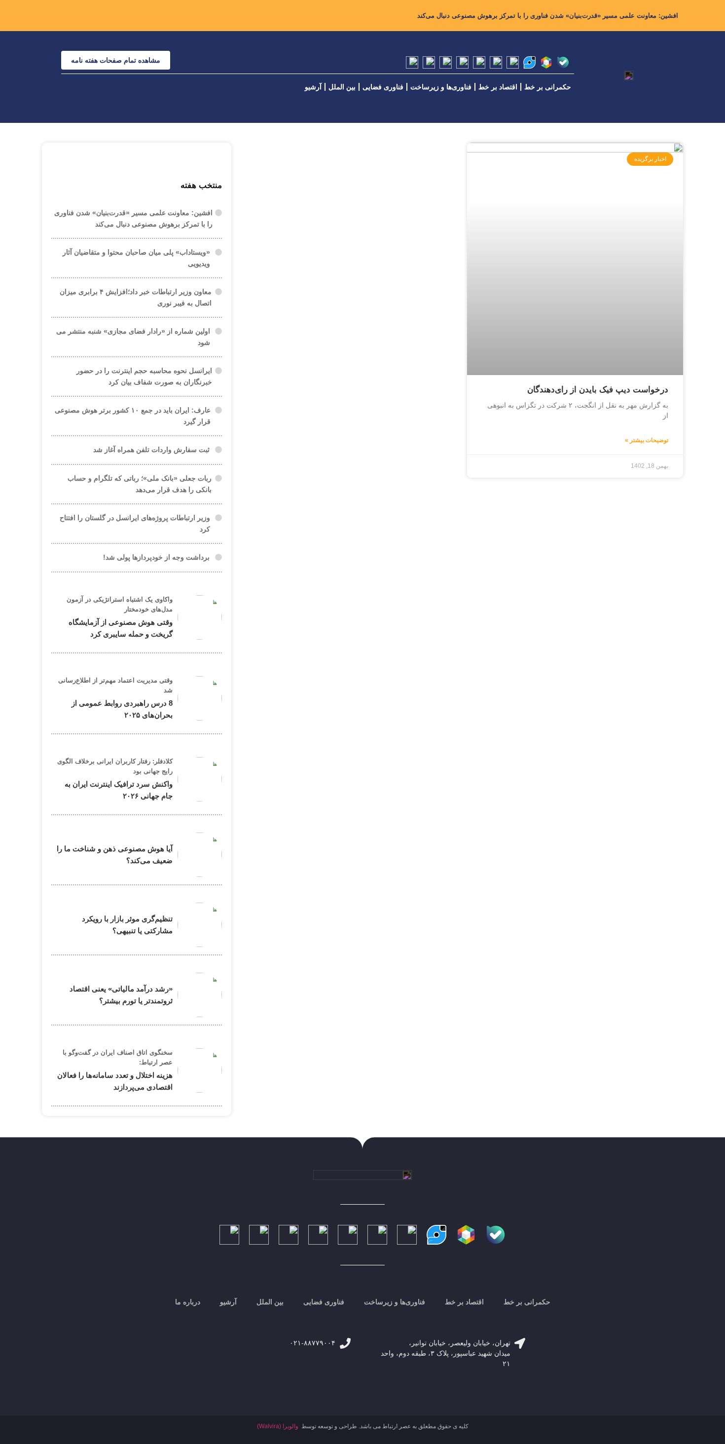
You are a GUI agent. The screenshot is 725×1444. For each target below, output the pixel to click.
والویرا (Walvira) (277, 1426)
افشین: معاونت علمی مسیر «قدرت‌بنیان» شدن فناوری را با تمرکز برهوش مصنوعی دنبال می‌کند (547, 15)
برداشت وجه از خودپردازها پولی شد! (156, 557)
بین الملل (342, 87)
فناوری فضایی (382, 87)
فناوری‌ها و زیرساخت (440, 87)
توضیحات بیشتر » (646, 440)
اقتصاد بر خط (497, 87)
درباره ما (187, 1302)
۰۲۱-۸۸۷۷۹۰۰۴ (312, 1343)
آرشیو (313, 87)
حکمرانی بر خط (547, 87)
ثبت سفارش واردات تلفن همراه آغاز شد (151, 450)
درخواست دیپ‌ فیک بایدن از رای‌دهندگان (597, 389)
